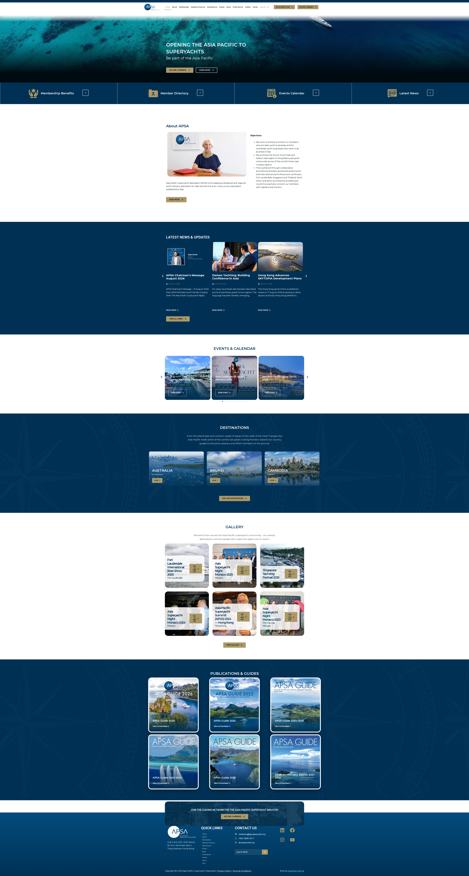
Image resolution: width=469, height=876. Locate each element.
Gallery (248, 7)
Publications (238, 7)
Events (221, 7)
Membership (184, 7)
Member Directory (198, 7)
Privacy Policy (224, 871)
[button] (207, 154)
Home (167, 7)
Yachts (255, 7)
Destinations (212, 7)
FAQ (203, 863)
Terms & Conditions (241, 871)
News (228, 7)
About (174, 7)
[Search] (265, 852)
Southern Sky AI (296, 871)
